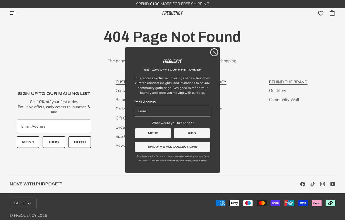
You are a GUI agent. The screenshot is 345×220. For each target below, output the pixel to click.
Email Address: (145, 102)
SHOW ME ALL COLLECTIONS (172, 146)
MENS (153, 133)
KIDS (192, 133)
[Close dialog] (214, 52)
